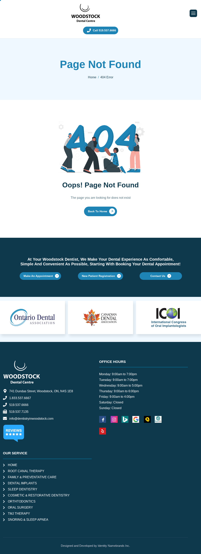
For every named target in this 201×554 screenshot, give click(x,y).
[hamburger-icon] (193, 13)
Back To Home (97, 211)
